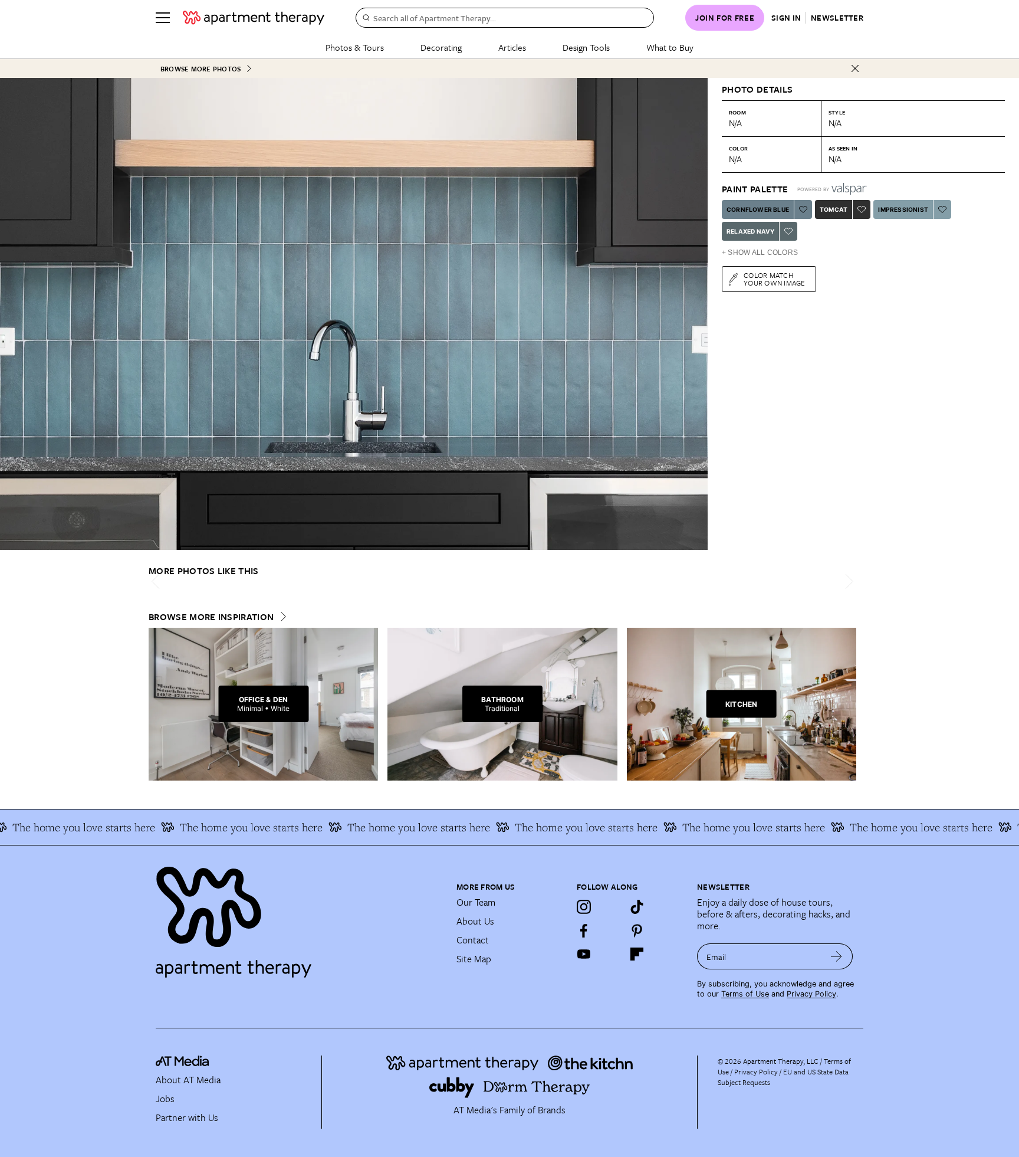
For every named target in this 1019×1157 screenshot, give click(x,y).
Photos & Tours (355, 47)
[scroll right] (846, 581)
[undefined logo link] (253, 18)
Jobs (165, 1099)
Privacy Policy (811, 993)
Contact (472, 940)
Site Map (473, 959)
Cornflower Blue (758, 209)
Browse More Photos (200, 69)
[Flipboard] (637, 954)
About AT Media (188, 1080)
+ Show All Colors (760, 252)
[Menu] (163, 18)
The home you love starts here (218, 827)
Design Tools (586, 47)
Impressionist (903, 209)
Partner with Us (187, 1117)
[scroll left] (158, 581)
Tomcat (833, 209)
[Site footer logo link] (299, 917)
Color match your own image (775, 279)
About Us (475, 921)
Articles (512, 47)
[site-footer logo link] (182, 1062)
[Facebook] (584, 930)
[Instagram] (584, 907)
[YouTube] (584, 954)
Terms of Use (745, 993)
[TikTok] (637, 907)
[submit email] (836, 956)
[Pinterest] (637, 930)
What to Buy (669, 47)
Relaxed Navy (750, 231)
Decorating (441, 47)
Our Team (475, 902)
